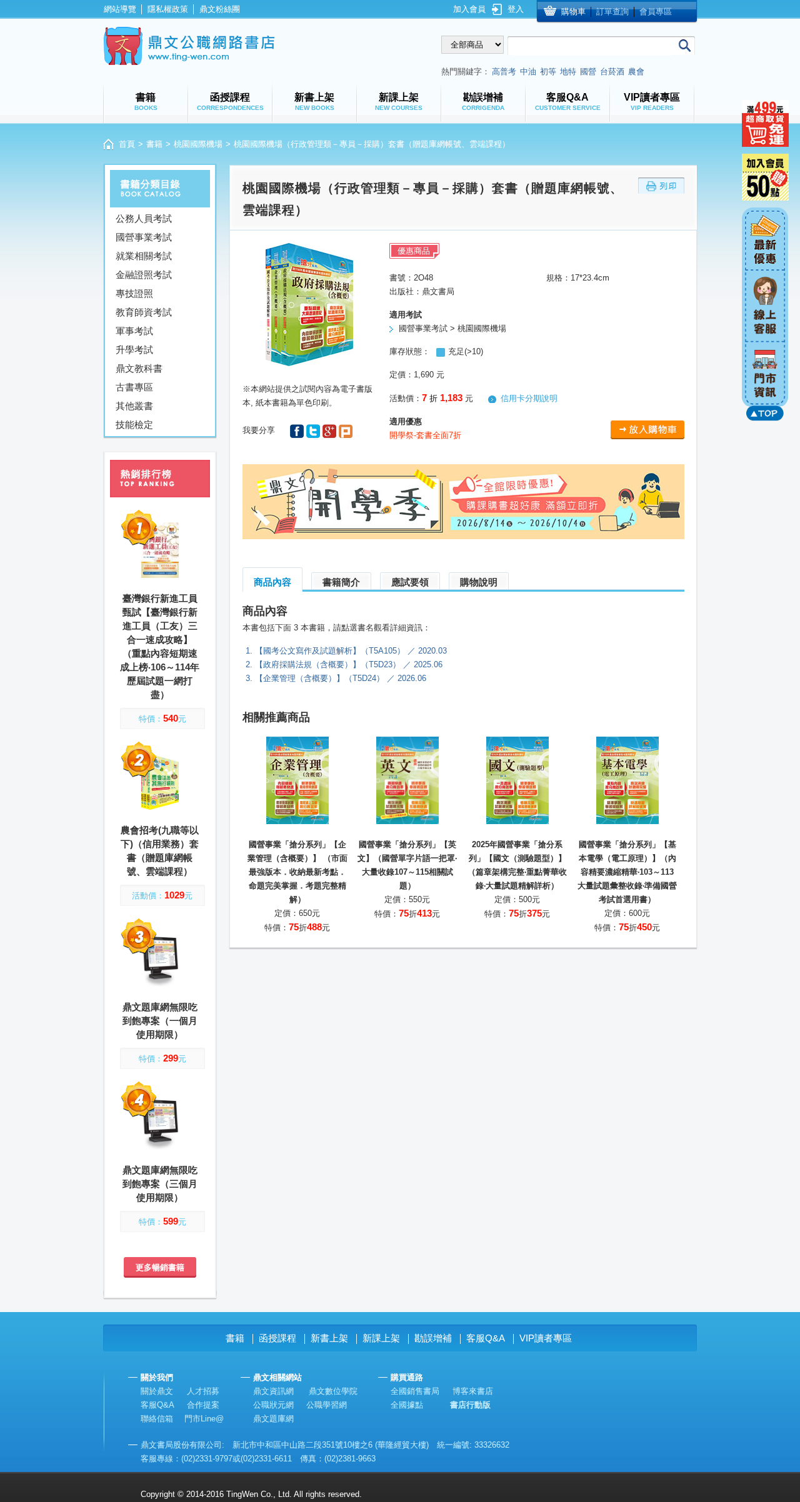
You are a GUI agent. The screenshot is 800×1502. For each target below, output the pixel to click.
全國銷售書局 (415, 1391)
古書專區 (134, 387)
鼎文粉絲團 (219, 9)
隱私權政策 (168, 9)
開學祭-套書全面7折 (425, 435)
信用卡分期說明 (529, 398)
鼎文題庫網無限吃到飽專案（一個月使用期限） (160, 1021)
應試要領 (410, 582)
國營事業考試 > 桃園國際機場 (452, 328)
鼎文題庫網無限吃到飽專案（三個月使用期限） (160, 1184)
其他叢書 (134, 405)
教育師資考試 (144, 312)
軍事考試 (134, 331)
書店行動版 (470, 1405)
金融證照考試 (144, 274)
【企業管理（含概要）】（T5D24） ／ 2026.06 (340, 678)
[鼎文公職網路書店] (189, 46)
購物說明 (479, 582)
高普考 (504, 71)
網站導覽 (120, 9)
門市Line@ (204, 1418)
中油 (528, 71)
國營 (588, 71)
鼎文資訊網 (273, 1391)
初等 (548, 71)
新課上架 (381, 1338)
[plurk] (345, 430)
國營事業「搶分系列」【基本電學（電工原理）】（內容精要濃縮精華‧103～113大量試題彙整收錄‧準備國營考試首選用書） (627, 872)
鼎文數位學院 (333, 1391)
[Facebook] (298, 430)
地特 (568, 71)
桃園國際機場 (198, 144)
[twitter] (314, 430)
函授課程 (277, 1338)
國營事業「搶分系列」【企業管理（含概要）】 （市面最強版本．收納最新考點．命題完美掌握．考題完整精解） (298, 872)
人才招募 (203, 1391)
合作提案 (203, 1405)
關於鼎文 (157, 1391)
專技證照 (134, 293)
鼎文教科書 (139, 368)
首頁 (127, 144)
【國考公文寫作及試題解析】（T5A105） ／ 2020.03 (351, 650)
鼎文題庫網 (273, 1418)
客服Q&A (485, 1338)
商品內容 (272, 582)
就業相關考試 (144, 256)
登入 (516, 9)
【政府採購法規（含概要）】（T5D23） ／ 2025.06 (348, 664)
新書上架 (329, 1338)
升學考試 (134, 349)
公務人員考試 (144, 218)
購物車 (573, 11)
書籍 (154, 144)
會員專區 (655, 11)
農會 (636, 71)
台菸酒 (612, 71)
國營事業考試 (144, 237)
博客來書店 (472, 1391)
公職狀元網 (273, 1405)
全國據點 (407, 1405)
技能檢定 (134, 424)
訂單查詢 (612, 11)
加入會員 (469, 9)
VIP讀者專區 (545, 1338)
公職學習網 (326, 1405)
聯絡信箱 (157, 1418)
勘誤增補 (433, 1338)
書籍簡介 (341, 582)
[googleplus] (330, 430)
